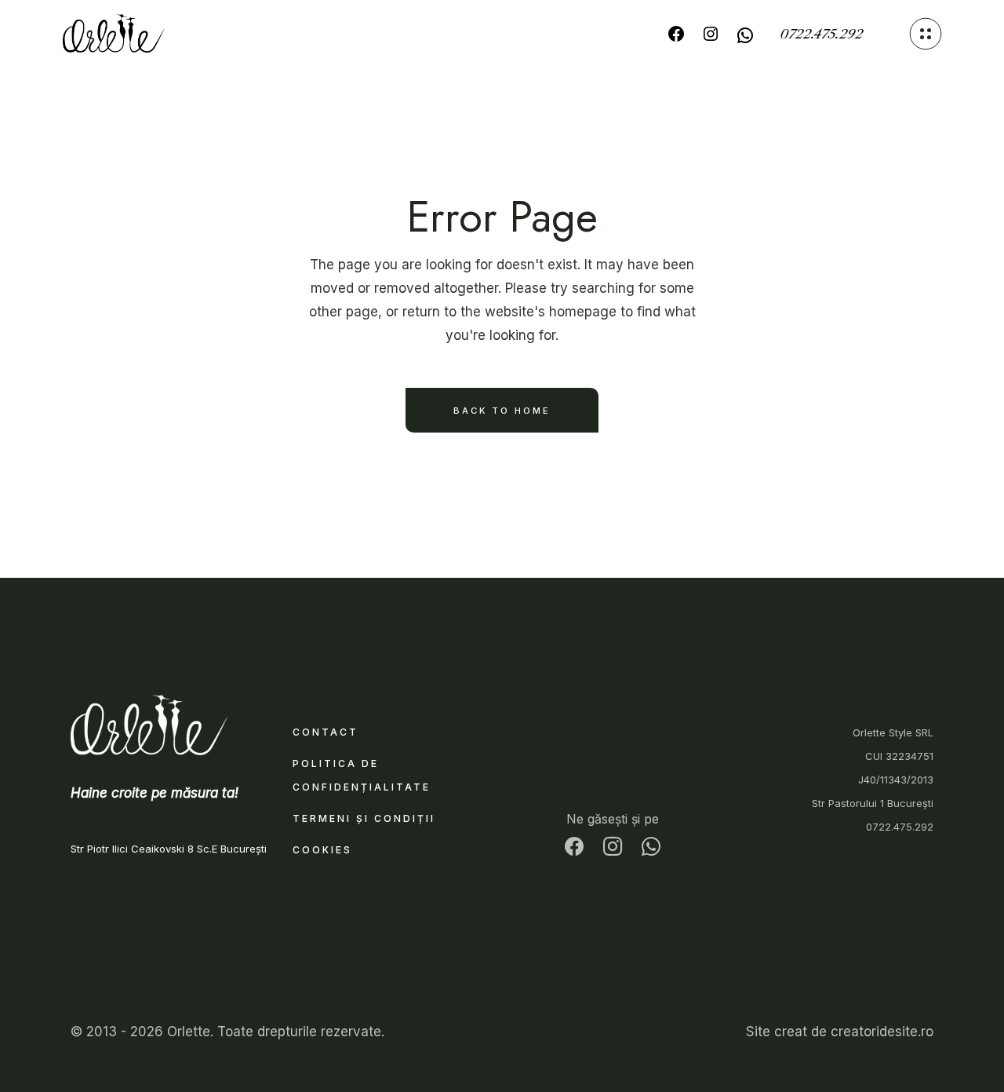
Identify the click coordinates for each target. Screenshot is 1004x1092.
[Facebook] (676, 33)
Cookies (322, 850)
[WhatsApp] (745, 35)
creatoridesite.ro (882, 1031)
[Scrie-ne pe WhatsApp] (651, 849)
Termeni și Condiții (364, 818)
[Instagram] (710, 33)
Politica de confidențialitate (362, 775)
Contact (325, 732)
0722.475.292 (821, 33)
